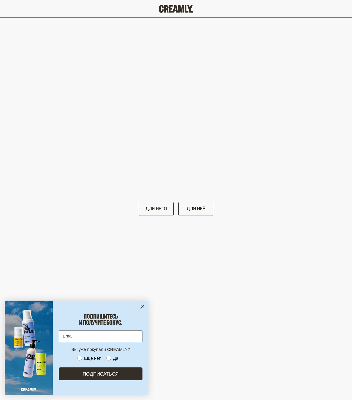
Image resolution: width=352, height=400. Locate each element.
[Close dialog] (142, 307)
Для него (156, 209)
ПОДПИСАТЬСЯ (101, 374)
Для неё (196, 209)
